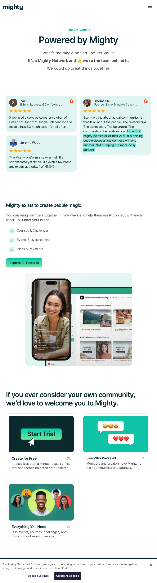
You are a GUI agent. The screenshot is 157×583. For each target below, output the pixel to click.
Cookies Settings (38, 575)
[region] (78, 571)
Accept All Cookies (67, 575)
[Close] (151, 565)
